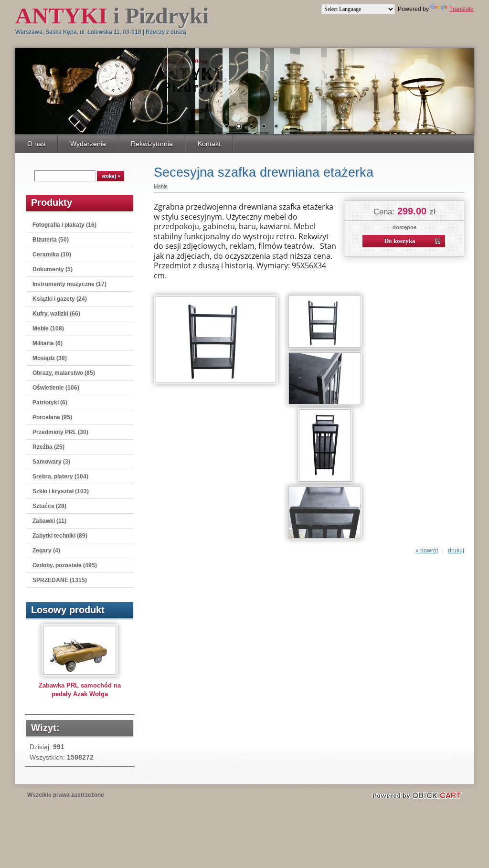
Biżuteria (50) (50, 239)
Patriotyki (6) (49, 402)
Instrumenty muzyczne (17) (69, 284)
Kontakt (209, 144)
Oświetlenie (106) (55, 387)
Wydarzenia (88, 144)
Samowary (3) (51, 461)
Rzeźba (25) (48, 447)
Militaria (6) (47, 343)
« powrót (426, 550)
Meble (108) (48, 328)
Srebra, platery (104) (60, 476)
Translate (461, 9)
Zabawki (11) (49, 521)
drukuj (456, 550)
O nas (36, 144)
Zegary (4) (46, 550)
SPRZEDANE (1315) (59, 580)
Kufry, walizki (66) (56, 313)
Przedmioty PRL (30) (60, 432)
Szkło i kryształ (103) (60, 491)
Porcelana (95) (52, 417)
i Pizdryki (112, 15)
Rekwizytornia (152, 144)
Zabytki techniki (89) (59, 535)
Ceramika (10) (51, 254)
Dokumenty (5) (52, 269)
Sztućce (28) (49, 506)
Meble (161, 186)
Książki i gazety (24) (59, 299)
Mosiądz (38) (49, 358)
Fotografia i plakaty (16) (64, 225)
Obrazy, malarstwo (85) (63, 373)
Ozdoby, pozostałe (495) (64, 565)
